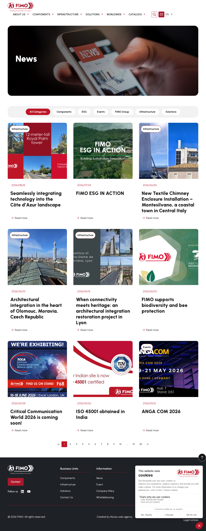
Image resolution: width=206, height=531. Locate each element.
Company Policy (105, 490)
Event (99, 484)
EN (167, 14)
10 (120, 444)
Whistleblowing (105, 497)
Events (101, 111)
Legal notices (190, 520)
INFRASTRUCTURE (68, 14)
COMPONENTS (41, 14)
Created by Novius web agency (114, 516)
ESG (84, 111)
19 (134, 444)
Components (64, 111)
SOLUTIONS (93, 14)
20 (141, 444)
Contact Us (66, 497)
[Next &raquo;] (147, 444)
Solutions (171, 111)
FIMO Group (122, 111)
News (99, 478)
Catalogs (135, 14)
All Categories (38, 111)
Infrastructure (147, 111)
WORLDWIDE (114, 14)
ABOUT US (19, 14)
